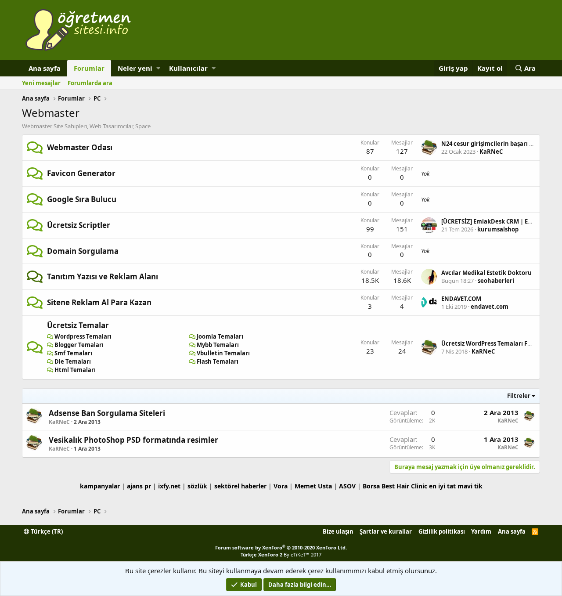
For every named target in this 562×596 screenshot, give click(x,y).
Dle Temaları (72, 361)
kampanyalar (100, 486)
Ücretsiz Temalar (78, 325)
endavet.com (489, 307)
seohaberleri (496, 281)
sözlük (197, 486)
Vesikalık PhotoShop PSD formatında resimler (133, 440)
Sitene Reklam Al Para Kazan (99, 302)
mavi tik (470, 486)
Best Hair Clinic (404, 486)
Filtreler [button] (518, 396)
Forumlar (89, 68)
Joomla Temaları (220, 336)
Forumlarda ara (90, 83)
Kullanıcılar (188, 68)
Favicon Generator (81, 173)
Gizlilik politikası (441, 531)
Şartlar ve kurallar (386, 531)
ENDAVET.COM (461, 299)
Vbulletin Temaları (223, 353)
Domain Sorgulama (83, 251)
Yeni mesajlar (41, 83)
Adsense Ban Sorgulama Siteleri (107, 413)
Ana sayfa (45, 68)
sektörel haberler (240, 486)
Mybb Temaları (218, 345)
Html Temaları (75, 370)
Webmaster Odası (79, 147)
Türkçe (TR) (46, 531)
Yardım (481, 531)
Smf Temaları (73, 353)
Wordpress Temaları (83, 336)
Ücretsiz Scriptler (78, 225)
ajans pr (139, 486)
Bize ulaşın (338, 531)
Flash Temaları (217, 361)
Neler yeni (135, 68)
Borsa (371, 486)
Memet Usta (313, 486)
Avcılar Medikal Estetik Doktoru (486, 273)
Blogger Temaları (79, 345)
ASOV (347, 486)
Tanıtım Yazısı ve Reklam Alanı (102, 276)
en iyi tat (442, 486)
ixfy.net (169, 486)
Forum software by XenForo (281, 547)
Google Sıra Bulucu (81, 199)
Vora (281, 486)
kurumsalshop (498, 229)
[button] (158, 68)
